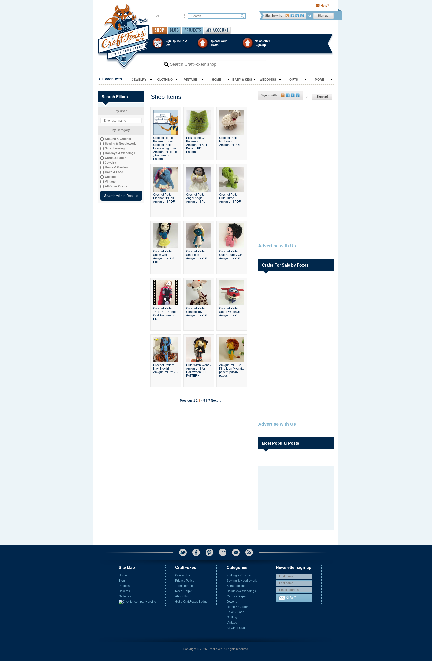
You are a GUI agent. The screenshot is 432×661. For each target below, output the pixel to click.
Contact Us (182, 575)
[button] (216, 43)
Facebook (292, 15)
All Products (110, 79)
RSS (249, 552)
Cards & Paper (237, 596)
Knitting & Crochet (239, 575)
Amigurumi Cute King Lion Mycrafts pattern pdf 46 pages (231, 370)
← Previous (184, 400)
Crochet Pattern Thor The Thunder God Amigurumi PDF (165, 314)
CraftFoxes (287, 15)
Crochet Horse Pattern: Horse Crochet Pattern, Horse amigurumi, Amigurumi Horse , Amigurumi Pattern (165, 146)
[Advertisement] (295, 141)
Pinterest (209, 552)
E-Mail (236, 552)
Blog (122, 580)
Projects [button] (192, 30)
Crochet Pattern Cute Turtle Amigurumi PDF (230, 198)
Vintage (190, 79)
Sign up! (324, 15)
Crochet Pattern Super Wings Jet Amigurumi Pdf (230, 312)
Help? (325, 5)
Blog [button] (174, 30)
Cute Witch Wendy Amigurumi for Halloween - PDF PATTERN (198, 370)
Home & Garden (238, 607)
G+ (222, 552)
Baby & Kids (242, 79)
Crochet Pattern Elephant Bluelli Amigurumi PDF (164, 198)
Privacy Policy (184, 580)
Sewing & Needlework (242, 580)
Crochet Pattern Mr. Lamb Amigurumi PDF (230, 141)
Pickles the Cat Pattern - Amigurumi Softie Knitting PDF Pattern (198, 145)
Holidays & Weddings (241, 591)
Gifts (294, 79)
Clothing (165, 79)
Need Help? (183, 591)
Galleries (125, 596)
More (319, 79)
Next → (216, 400)
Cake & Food (235, 612)
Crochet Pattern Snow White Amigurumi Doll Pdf (163, 257)
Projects (124, 586)
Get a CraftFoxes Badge (191, 601)
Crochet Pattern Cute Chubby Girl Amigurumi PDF (231, 255)
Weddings (268, 79)
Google (302, 15)
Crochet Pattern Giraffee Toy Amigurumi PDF (197, 312)
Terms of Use (184, 586)
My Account (217, 30)
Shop (159, 30)
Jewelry (139, 79)
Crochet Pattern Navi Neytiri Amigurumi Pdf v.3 (165, 368)
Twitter (297, 15)
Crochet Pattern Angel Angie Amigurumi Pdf (197, 198)
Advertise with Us (277, 245)
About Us (181, 596)
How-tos (124, 591)
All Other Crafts (237, 628)
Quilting (232, 617)
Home (216, 79)
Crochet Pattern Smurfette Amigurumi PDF (197, 255)
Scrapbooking (236, 586)
